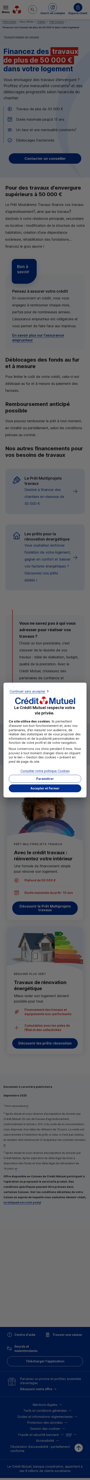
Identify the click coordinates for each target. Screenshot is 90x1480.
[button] (45, 788)
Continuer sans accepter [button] (27, 691)
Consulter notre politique (45, 771)
